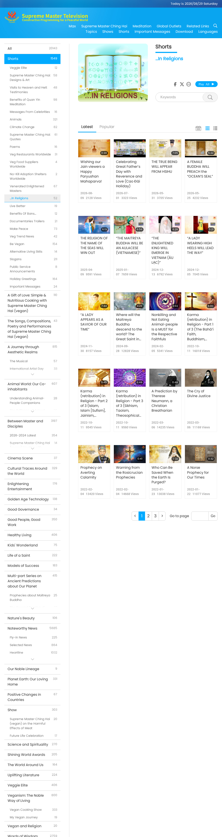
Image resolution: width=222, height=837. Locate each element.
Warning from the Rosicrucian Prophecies (129, 472)
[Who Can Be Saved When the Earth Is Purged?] (165, 454)
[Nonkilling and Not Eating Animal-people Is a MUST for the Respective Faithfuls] (165, 301)
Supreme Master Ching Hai (104, 26)
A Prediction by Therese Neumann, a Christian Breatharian (164, 401)
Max (72, 26)
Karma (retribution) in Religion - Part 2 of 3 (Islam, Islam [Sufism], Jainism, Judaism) (94, 403)
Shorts (124, 31)
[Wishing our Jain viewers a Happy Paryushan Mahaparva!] (94, 148)
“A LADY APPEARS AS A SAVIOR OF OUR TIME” (93, 322)
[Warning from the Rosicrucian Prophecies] (130, 454)
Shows (107, 31)
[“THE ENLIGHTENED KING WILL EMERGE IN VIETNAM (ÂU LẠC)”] (165, 225)
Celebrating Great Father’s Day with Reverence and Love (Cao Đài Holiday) (129, 174)
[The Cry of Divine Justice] (201, 378)
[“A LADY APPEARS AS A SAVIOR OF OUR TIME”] (94, 301)
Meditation (142, 26)
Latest (87, 126)
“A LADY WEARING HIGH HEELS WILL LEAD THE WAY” (200, 245)
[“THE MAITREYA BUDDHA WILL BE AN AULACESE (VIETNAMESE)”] (130, 225)
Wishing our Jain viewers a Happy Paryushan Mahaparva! (92, 172)
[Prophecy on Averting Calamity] (94, 454)
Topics (91, 31)
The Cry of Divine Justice (199, 393)
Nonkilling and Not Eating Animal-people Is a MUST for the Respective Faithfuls (165, 327)
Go (213, 516)
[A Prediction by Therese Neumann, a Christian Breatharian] (165, 378)
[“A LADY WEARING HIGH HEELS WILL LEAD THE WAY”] (201, 225)
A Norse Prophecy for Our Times (198, 472)
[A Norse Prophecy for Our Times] (201, 454)
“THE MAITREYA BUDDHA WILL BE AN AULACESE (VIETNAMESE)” (129, 245)
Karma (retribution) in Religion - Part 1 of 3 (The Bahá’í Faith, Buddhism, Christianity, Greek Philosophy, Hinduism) (200, 327)
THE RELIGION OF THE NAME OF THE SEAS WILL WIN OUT (94, 245)
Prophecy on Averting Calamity (91, 472)
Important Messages (152, 31)
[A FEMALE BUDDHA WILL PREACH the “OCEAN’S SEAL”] (201, 148)
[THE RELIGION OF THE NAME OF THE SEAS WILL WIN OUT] (94, 225)
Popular (107, 126)
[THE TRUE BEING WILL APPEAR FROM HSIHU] (165, 148)
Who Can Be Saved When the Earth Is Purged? (162, 475)
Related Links (198, 26)
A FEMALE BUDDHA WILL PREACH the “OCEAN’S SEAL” (200, 169)
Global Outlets (169, 26)
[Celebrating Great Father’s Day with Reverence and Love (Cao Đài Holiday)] (130, 148)
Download (184, 31)
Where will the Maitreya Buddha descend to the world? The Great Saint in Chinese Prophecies (129, 327)
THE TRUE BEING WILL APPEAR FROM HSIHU (164, 167)
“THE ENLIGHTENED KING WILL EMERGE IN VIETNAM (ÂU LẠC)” (162, 250)
